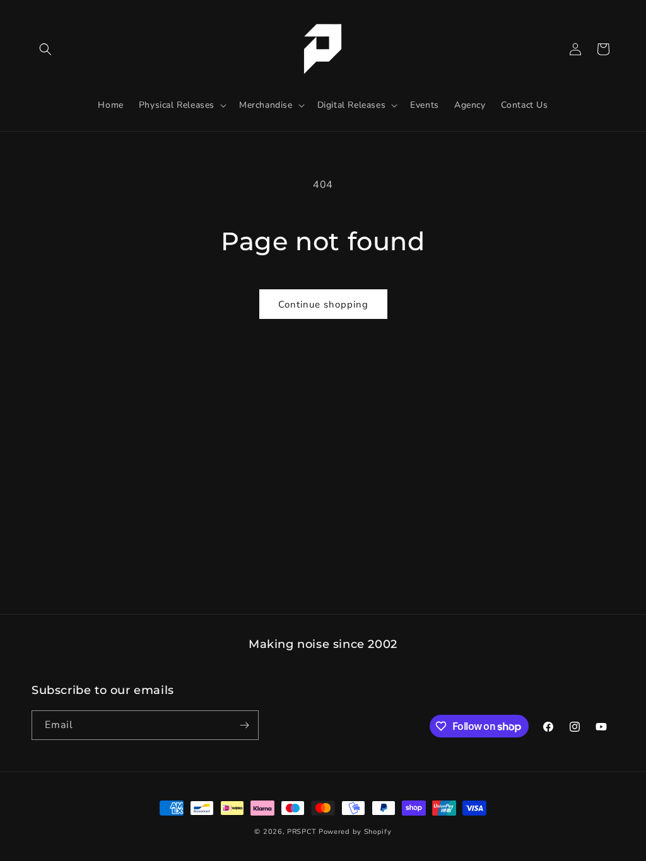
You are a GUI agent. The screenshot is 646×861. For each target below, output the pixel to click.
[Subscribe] (244, 725)
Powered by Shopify (355, 831)
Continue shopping (323, 304)
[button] (45, 49)
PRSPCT (303, 831)
